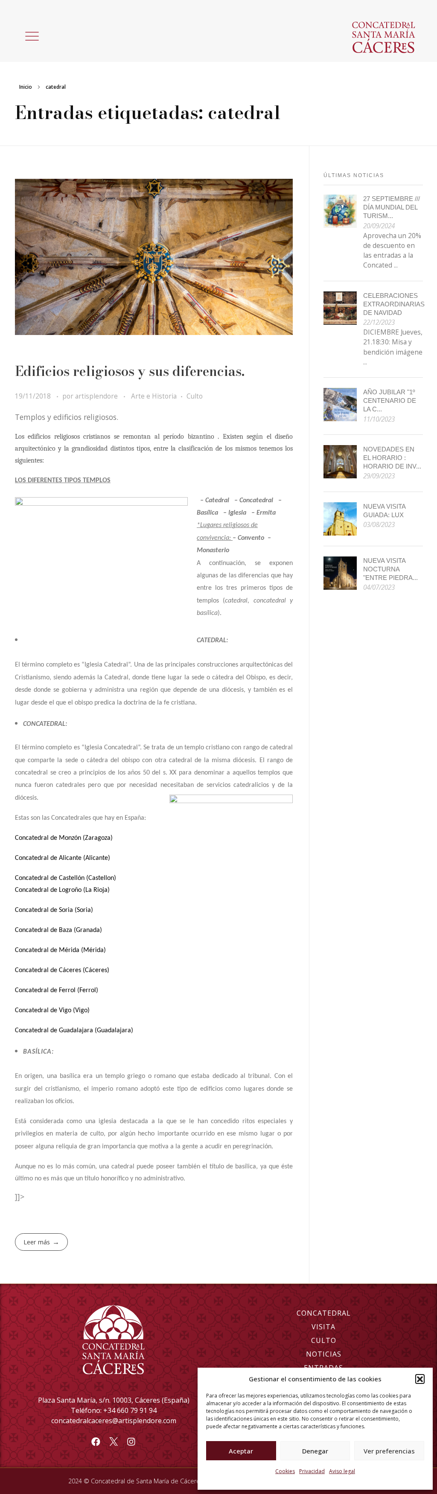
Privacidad (312, 1471)
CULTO (323, 1340)
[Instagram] (131, 1441)
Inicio (25, 86)
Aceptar (241, 1451)
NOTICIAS (323, 1354)
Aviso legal (342, 1471)
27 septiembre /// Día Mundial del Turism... (391, 207)
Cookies (285, 1471)
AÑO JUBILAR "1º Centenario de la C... (389, 400)
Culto (194, 396)
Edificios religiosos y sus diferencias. (130, 371)
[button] (420, 1379)
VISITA (323, 1326)
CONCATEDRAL (324, 1313)
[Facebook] (96, 1441)
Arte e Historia (154, 396)
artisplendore (97, 396)
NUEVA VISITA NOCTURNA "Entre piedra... (390, 569)
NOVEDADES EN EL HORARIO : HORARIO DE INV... (392, 458)
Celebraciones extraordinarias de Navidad (394, 304)
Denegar (315, 1451)
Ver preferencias (389, 1451)
